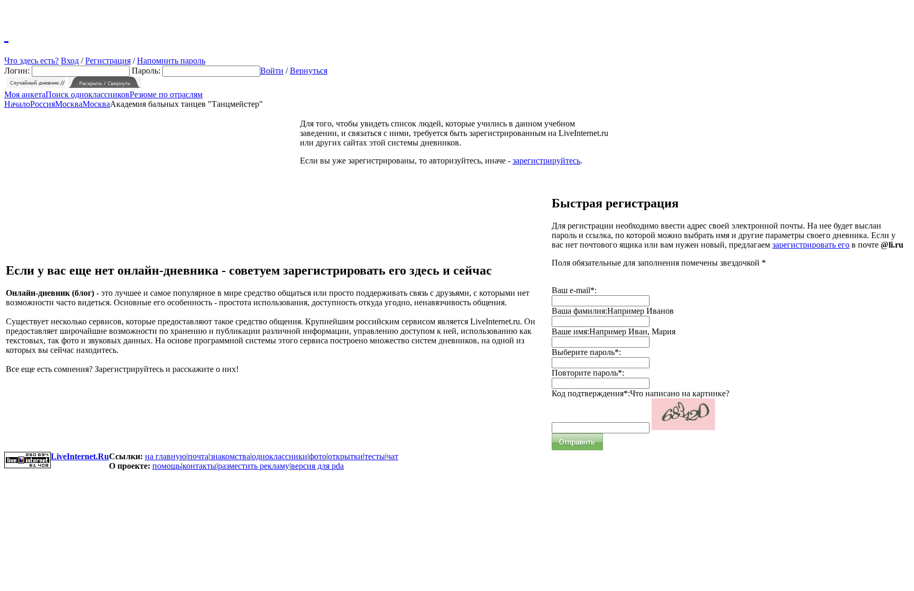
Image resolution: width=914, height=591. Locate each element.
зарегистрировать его (810, 244)
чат (392, 456)
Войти (272, 70)
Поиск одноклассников (87, 94)
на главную (165, 456)
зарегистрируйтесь (546, 160)
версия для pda (317, 465)
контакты (199, 465)
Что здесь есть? (31, 60)
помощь (166, 465)
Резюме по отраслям (166, 94)
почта (198, 456)
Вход (70, 60)
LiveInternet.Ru (80, 456)
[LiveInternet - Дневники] (6, 34)
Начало (17, 103)
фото (317, 456)
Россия (42, 103)
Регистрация (108, 60)
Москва (69, 103)
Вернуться (308, 70)
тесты (374, 456)
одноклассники (279, 456)
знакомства (230, 456)
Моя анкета (24, 94)
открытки (345, 456)
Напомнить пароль (171, 60)
